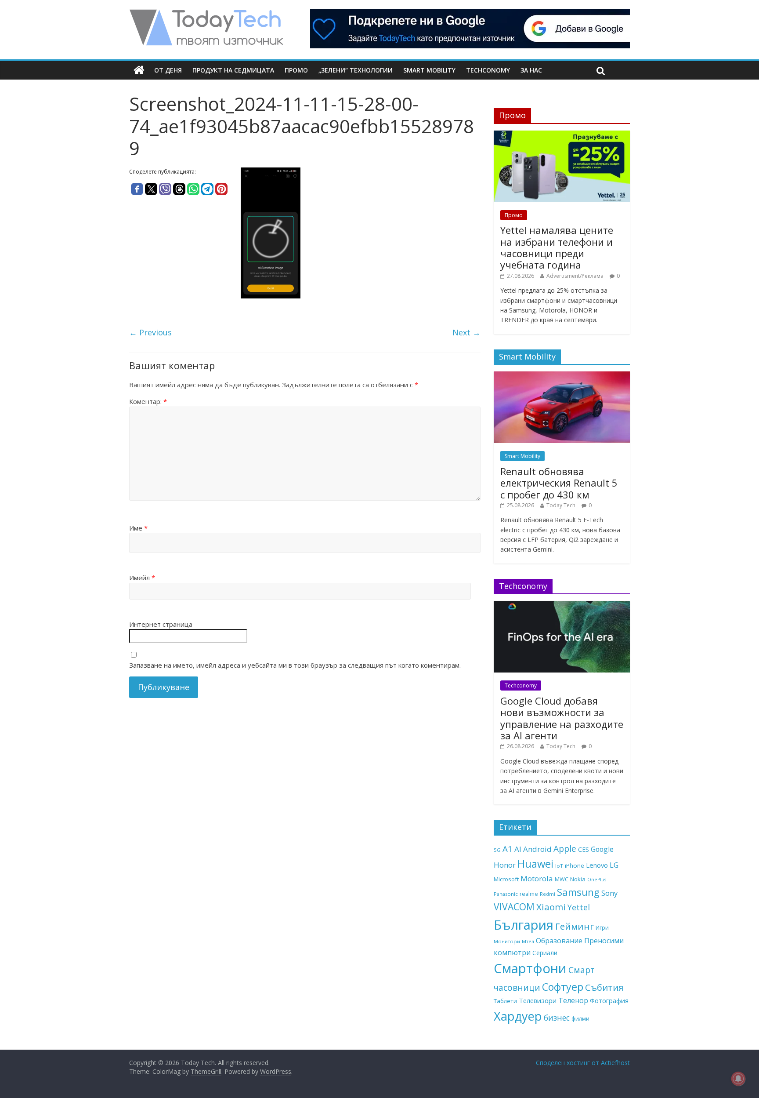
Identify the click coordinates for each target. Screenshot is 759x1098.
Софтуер (562, 987)
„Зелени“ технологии (355, 70)
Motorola (536, 878)
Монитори (507, 941)
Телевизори (538, 1000)
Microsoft (506, 879)
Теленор (573, 1000)
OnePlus (596, 879)
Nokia (578, 879)
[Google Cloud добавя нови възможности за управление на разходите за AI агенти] (562, 605)
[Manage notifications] (738, 1079)
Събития (604, 987)
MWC (561, 879)
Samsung (578, 891)
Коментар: (148, 401)
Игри (602, 927)
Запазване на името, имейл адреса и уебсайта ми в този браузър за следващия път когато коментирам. (295, 665)
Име (138, 528)
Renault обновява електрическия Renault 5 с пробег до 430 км (559, 483)
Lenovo (597, 865)
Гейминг (574, 926)
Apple (564, 848)
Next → (466, 332)
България (523, 925)
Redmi (547, 894)
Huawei (535, 863)
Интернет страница (160, 624)
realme (529, 894)
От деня (168, 70)
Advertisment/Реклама (575, 276)
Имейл (142, 577)
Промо (296, 70)
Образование (559, 940)
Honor (505, 865)
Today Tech (560, 505)
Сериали (544, 953)
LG (614, 865)
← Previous (150, 332)
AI (517, 849)
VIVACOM (514, 907)
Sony (609, 893)
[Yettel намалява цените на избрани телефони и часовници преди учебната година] (562, 135)
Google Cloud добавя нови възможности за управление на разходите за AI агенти (561, 718)
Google (602, 849)
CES (583, 849)
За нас (531, 70)
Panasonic (506, 894)
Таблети (505, 1001)
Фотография (609, 1000)
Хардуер (518, 1016)
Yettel (578, 907)
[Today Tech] (206, 14)
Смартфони (530, 968)
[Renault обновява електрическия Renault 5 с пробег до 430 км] (562, 376)
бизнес (557, 1017)
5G (497, 850)
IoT (559, 865)
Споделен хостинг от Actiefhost (583, 1062)
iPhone (574, 865)
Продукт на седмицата (233, 70)
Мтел (528, 941)
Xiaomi (551, 907)
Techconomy (488, 70)
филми (580, 1018)
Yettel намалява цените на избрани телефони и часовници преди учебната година (556, 247)
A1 (507, 848)
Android (537, 849)
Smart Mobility (429, 70)
